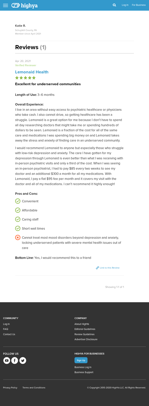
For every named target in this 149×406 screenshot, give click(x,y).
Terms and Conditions (34, 387)
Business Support (83, 372)
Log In (6, 324)
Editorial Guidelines (84, 329)
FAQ (5, 329)
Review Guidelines (84, 334)
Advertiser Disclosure (85, 339)
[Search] (114, 5)
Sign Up (81, 360)
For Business (139, 5)
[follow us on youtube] (6, 360)
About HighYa (81, 324)
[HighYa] (24, 6)
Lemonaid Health (32, 72)
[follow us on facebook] (14, 360)
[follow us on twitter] (22, 360)
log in (125, 5)
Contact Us (9, 334)
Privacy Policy (10, 387)
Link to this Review (109, 268)
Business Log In (82, 367)
